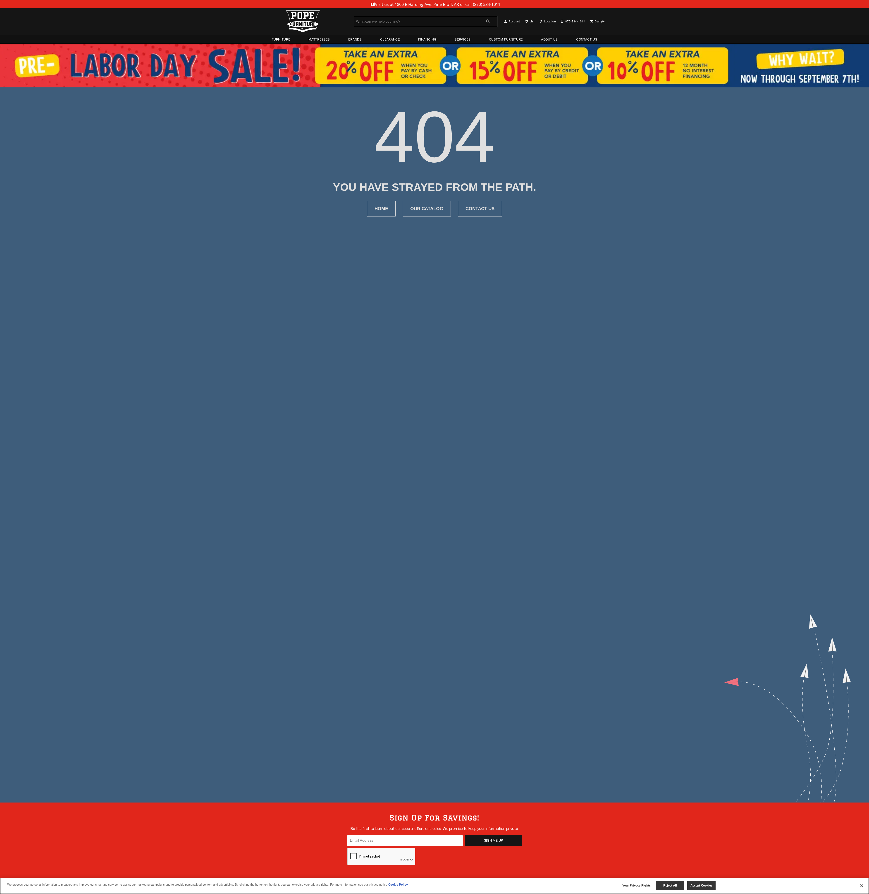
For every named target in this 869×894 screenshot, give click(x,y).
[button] (505, 21)
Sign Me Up (493, 841)
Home (381, 208)
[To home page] (303, 21)
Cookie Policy (398, 884)
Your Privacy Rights (636, 885)
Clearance (390, 39)
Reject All (670, 885)
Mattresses (319, 39)
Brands (355, 39)
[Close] (862, 886)
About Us (549, 39)
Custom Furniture (506, 39)
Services (462, 39)
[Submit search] (488, 21)
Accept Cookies (701, 885)
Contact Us (586, 39)
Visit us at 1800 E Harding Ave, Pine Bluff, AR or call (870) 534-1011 (437, 4)
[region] (434, 886)
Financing (427, 39)
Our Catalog (426, 208)
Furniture (281, 39)
